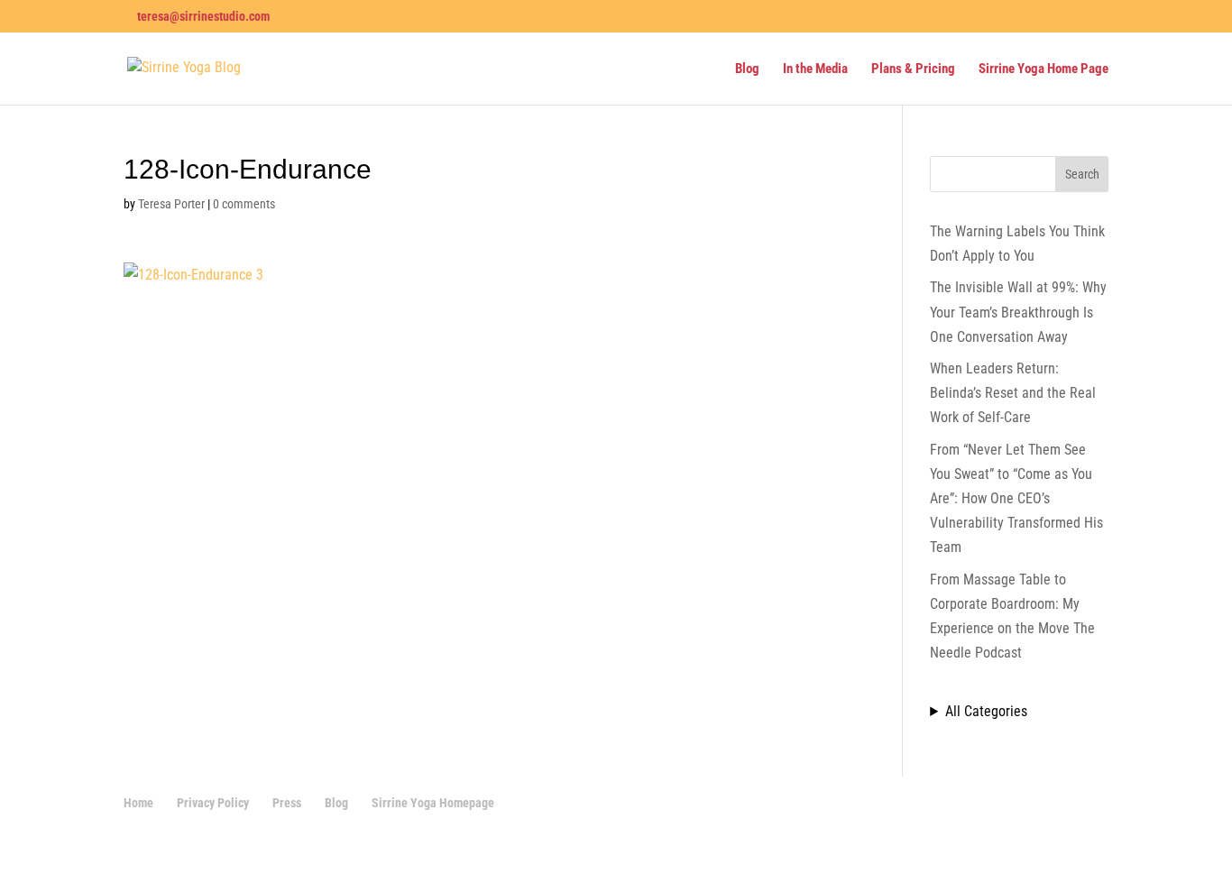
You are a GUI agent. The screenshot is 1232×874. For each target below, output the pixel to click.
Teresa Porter (171, 204)
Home (138, 803)
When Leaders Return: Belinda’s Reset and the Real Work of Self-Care (1013, 393)
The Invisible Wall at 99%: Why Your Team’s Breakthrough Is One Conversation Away (1018, 312)
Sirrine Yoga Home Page (1043, 69)
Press (286, 803)
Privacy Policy (213, 803)
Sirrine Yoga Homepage (433, 803)
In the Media (815, 69)
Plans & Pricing (913, 69)
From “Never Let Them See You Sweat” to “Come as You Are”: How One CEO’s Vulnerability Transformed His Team (1016, 499)
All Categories (986, 711)
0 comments (244, 204)
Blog (747, 69)
